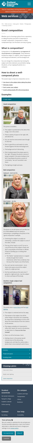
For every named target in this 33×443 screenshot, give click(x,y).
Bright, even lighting (8, 374)
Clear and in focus (8, 370)
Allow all (19, 433)
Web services (10, 16)
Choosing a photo (6, 25)
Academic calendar (7, 401)
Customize (6, 438)
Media (21, 24)
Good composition (8, 378)
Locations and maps (22, 393)
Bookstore (20, 402)
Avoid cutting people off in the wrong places (16, 90)
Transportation (21, 396)
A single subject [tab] (7, 99)
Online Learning (6, 404)
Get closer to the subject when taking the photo (17, 82)
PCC (3, 24)
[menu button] (29, 4)
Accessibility (20, 415)
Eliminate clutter (8, 85)
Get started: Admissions (8, 396)
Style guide (16, 24)
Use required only (8, 433)
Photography (28, 24)
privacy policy (14, 428)
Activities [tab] (5, 350)
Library (19, 399)
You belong (4, 415)
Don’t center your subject (10, 87)
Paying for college (6, 399)
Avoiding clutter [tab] (7, 357)
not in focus (17, 307)
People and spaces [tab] (8, 353)
